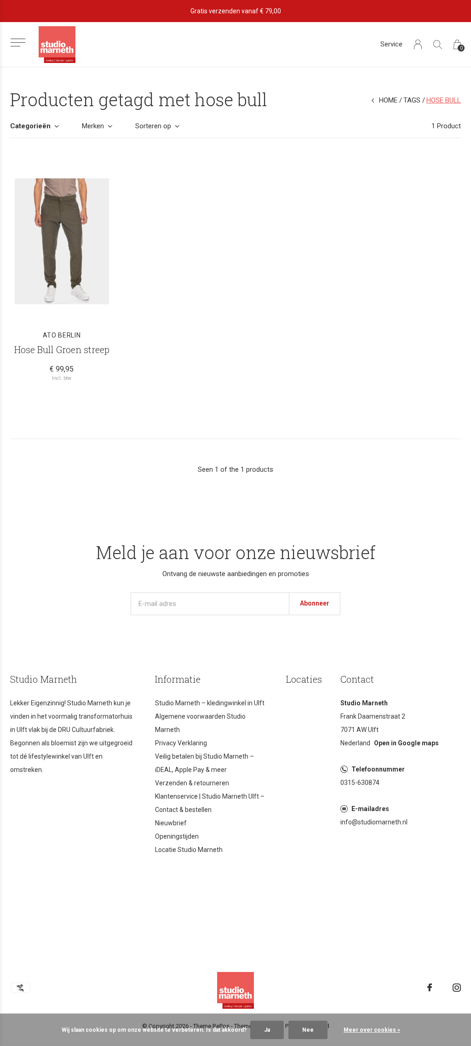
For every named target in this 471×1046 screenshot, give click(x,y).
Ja (267, 1030)
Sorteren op (153, 126)
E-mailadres (370, 808)
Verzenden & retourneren (192, 783)
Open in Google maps (406, 743)
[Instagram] (457, 988)
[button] (17, 42)
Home (388, 100)
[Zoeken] (437, 44)
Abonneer (314, 603)
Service (391, 44)
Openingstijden (177, 836)
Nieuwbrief (171, 823)
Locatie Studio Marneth (189, 849)
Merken (93, 126)
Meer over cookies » (372, 1030)
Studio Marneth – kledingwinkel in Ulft (209, 703)
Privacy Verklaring (181, 743)
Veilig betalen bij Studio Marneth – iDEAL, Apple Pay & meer (204, 763)
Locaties (304, 679)
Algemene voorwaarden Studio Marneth (200, 723)
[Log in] (418, 44)
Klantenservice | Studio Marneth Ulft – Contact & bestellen (209, 803)
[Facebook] (429, 988)
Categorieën (30, 126)
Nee (308, 1030)
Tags (411, 100)
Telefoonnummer (378, 769)
